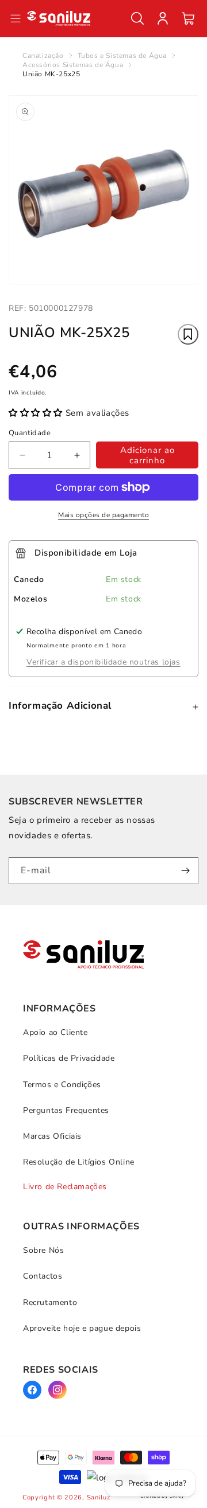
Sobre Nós (43, 1250)
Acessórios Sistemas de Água (72, 64)
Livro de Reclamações (65, 1186)
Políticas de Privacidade (68, 1058)
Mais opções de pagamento (103, 514)
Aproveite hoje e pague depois (82, 1328)
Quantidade (30, 433)
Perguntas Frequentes (66, 1110)
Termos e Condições (62, 1084)
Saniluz (98, 1497)
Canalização (43, 55)
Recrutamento (50, 1302)
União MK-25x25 (51, 74)
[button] (137, 18)
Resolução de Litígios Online (79, 1162)
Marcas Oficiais (52, 1136)
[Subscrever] (185, 870)
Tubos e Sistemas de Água (122, 55)
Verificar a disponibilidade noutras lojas (103, 662)
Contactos (42, 1276)
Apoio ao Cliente (55, 1032)
